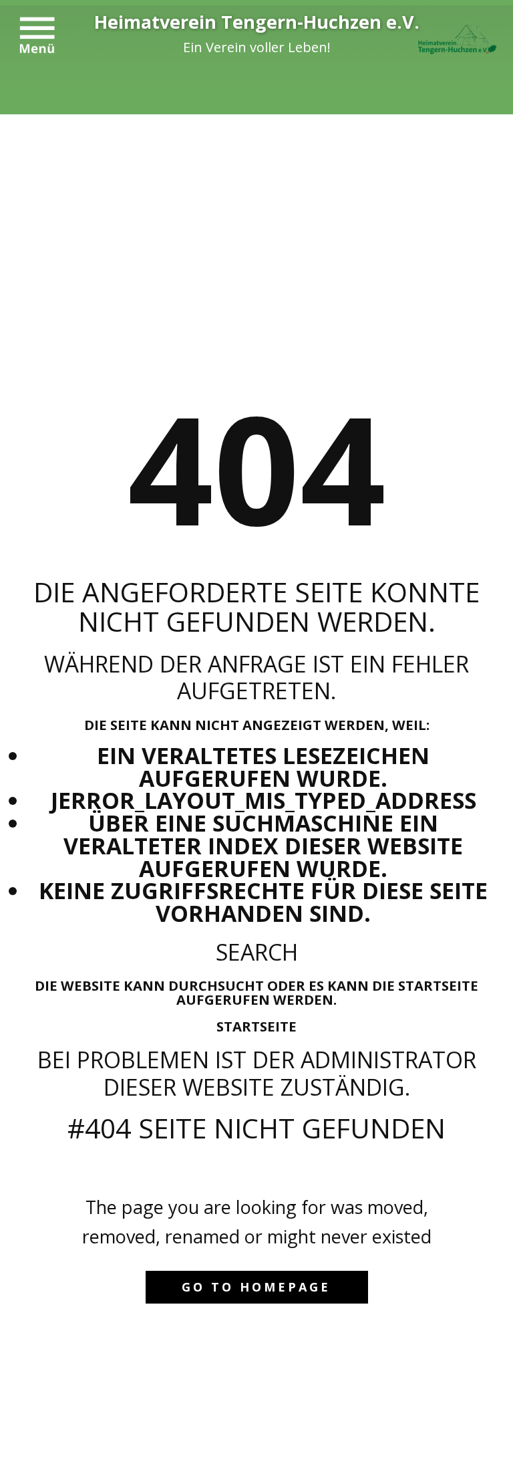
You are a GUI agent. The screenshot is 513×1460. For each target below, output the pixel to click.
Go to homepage (256, 1287)
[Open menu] (37, 35)
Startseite (256, 1026)
